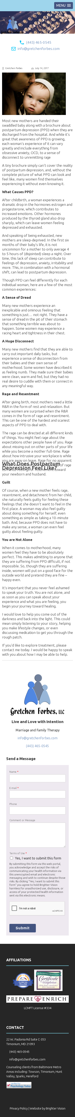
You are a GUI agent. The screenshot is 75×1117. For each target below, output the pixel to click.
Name (13, 771)
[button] (63, 5)
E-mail (14, 788)
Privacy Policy (19, 1108)
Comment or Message (22, 820)
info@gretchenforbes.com (39, 49)
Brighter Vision (55, 1108)
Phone (13, 804)
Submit (23, 928)
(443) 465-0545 (38, 42)
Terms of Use (18, 853)
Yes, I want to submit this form (38, 858)
